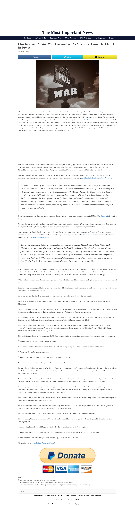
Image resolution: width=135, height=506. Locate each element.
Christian (23, 480)
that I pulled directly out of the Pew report (97, 178)
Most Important (100, 38)
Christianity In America (41, 480)
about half (104, 216)
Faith (21, 478)
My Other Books (40, 38)
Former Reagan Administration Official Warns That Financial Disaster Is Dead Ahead (46, 482)
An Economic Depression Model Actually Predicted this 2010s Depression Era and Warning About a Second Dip (55, 485)
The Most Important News (67, 32)
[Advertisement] (67, 16)
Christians (53, 480)
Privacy (73, 495)
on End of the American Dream (43, 443)
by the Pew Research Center (92, 120)
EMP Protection (85, 38)
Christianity (30, 480)
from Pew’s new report (41, 237)
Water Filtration (70, 38)
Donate (111, 38)
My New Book (26, 38)
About (67, 495)
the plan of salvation (90, 234)
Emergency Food (55, 38)
